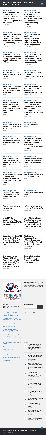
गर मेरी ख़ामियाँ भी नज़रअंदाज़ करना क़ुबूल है (33, 193)
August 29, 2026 (27, 210)
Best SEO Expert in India (8, 349)
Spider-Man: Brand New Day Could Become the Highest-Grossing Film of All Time (12, 90)
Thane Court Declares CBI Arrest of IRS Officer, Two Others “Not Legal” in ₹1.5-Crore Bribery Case (12, 240)
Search (40, 306)
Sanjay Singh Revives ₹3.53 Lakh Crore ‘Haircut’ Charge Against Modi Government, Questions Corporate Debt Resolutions (12, 18)
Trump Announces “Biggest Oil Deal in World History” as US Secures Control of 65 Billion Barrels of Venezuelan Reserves (11, 261)
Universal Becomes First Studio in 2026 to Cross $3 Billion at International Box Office (33, 90)
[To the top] (42, 428)
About (4, 346)
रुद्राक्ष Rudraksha (6, 360)
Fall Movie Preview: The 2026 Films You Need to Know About (12, 127)
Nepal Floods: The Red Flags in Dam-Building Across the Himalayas (11, 140)
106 (27, 273)
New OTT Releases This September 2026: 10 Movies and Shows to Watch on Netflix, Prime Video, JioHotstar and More (12, 107)
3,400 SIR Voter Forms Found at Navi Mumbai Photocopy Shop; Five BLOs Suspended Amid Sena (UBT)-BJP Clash (32, 222)
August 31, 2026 (6, 24)
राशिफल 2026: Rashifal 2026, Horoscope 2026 (12, 357)
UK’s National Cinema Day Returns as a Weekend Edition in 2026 (33, 75)
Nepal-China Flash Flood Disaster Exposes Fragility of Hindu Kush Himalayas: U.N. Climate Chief (12, 178)
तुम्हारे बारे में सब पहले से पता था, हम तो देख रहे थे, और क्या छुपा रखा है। (33, 207)
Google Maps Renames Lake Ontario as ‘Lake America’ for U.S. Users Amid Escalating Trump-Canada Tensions (33, 59)
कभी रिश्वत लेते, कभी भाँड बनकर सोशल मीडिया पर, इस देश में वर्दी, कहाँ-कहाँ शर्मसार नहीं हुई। (11, 194)
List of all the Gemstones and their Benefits (11, 352)
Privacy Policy (6, 354)
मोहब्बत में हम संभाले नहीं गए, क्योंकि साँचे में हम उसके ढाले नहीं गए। (33, 175)
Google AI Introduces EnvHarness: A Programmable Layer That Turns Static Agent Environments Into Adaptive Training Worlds (33, 19)
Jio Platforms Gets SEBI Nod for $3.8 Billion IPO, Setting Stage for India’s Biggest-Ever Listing (12, 58)
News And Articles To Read (9, 10)
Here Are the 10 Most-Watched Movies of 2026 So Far (12, 75)
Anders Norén (10, 432)
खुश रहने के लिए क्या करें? (31, 124)
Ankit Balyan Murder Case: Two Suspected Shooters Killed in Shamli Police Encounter (12, 161)
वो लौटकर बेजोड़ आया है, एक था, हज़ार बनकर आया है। (12, 207)
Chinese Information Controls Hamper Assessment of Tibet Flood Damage (32, 259)
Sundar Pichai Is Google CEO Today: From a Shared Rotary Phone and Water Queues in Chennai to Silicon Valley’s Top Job (12, 40)
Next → (41, 273)
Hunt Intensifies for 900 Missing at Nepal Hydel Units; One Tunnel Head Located (33, 161)
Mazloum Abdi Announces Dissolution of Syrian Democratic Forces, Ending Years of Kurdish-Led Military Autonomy (33, 241)
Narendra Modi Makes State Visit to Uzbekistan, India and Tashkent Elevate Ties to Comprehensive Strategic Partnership (33, 143)
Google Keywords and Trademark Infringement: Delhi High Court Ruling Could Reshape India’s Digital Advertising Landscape (33, 40)
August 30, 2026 (27, 178)
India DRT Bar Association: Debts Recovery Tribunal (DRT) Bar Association (12, 221)
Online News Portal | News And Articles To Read (18, 4)
